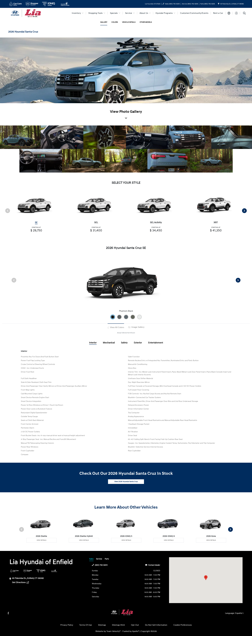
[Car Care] (14, 570)
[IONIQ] (41, 570)
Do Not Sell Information (156, 625)
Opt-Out (135, 625)
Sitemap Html (118, 625)
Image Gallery (137, 327)
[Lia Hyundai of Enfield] (30, 13)
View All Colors (116, 327)
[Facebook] (8, 613)
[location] (218, 4)
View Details (41, 540)
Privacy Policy (66, 625)
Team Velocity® (113, 631)
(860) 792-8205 (101, 565)
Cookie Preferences (182, 625)
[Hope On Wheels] (54, 570)
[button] (206, 577)
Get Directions (19, 582)
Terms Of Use (85, 625)
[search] (244, 13)
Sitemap (102, 625)
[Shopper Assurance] (28, 570)
